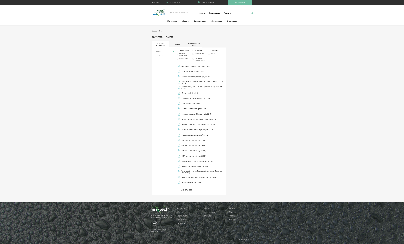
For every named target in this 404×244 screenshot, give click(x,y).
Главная (154, 31)
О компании (232, 21)
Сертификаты (215, 50)
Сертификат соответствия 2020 (200, 59)
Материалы (172, 21)
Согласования (183, 58)
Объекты (185, 21)
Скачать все (186, 190)
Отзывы (213, 54)
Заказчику (203, 13)
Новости (232, 208)
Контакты (232, 219)
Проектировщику (215, 13)
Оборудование (216, 21)
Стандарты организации (183, 54)
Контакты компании (155, 3)
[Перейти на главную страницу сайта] (160, 209)
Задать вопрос (240, 2)
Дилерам (232, 216)
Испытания (198, 50)
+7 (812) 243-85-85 (207, 3)
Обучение (232, 212)
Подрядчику (228, 13)
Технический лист (184, 50)
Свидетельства (199, 54)
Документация (200, 21)
